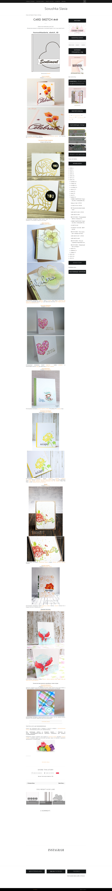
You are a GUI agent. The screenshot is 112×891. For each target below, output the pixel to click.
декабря (73, 181)
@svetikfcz (48, 306)
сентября (73, 187)
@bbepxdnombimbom (47, 686)
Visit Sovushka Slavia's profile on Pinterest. (76, 876)
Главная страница (30, 1)
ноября (72, 183)
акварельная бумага (43, 562)
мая (72, 195)
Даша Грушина (45, 223)
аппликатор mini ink (34, 302)
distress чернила (50, 679)
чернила (56, 136)
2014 (71, 256)
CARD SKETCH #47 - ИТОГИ (77, 236)
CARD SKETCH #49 (75, 214)
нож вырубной (50, 136)
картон (39, 408)
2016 (71, 179)
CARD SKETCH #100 (58, 802)
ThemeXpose (35, 889)
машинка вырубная (32, 137)
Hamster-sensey (45, 565)
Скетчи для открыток (46, 776)
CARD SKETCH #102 (45, 802)
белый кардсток (34, 680)
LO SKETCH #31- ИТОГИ (76, 205)
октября (73, 185)
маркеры (59, 408)
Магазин (64, 1)
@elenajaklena (48, 369)
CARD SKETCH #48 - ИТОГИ (77, 212)
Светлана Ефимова (46, 305)
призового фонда (52, 736)
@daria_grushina (47, 224)
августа (72, 189)
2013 (71, 258)
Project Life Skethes (73, 159)
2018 (71, 176)
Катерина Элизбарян (45, 411)
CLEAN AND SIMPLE (40, 1)
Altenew (54, 562)
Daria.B (48, 73)
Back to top (82, 889)
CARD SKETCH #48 (75, 238)
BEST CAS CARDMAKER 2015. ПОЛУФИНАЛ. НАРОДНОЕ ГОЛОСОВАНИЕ (76, 132)
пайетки (57, 480)
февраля (73, 250)
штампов (60, 365)
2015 (71, 254)
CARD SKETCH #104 (31, 802)
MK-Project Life (71, 117)
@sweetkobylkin (47, 77)
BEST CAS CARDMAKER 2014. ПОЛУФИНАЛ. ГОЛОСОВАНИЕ (75, 140)
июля (72, 191)
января (72, 252)
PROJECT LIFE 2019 (49, 1)
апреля (72, 197)
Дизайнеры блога (72, 267)
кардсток (41, 300)
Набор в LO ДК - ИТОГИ (76, 203)
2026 (71, 168)
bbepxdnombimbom (46, 685)
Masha (45, 484)
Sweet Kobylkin (46, 76)
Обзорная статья (80, 117)
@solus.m (48, 485)
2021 (71, 170)
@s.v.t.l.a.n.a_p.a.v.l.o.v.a (45, 610)
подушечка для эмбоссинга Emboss (44, 479)
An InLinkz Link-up (46, 721)
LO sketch (57, 1)
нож (29, 482)
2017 (71, 178)
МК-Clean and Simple (76, 115)
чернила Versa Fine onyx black (39, 482)
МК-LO (70, 119)
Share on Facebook (37, 773)
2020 (71, 172)
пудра (42, 301)
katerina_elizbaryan (48, 412)
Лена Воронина (46, 368)
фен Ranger (58, 301)
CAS (52, 776)
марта (72, 248)
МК (69, 115)
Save (58, 773)
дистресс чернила (50, 366)
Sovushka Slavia (56, 8)
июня (72, 193)
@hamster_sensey (48, 566)
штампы (45, 136)
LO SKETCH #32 (74, 225)
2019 (71, 174)
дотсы (42, 607)
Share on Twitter (50, 773)
